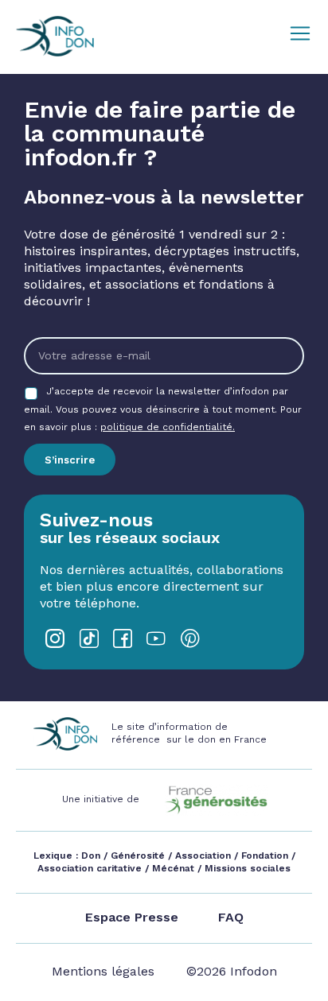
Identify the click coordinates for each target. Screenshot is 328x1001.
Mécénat (173, 868)
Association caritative (89, 868)
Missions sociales (246, 868)
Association (203, 855)
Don (90, 855)
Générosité (138, 855)
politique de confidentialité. (167, 427)
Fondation (264, 855)
